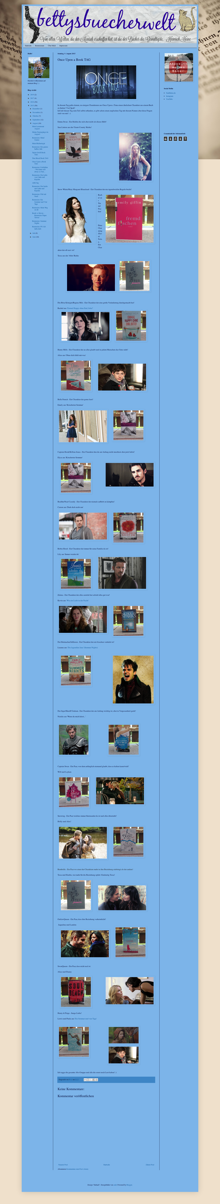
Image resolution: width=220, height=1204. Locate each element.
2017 (32, 98)
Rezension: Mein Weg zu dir (40, 208)
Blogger (129, 1185)
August (35, 123)
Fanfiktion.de (171, 93)
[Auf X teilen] (90, 1079)
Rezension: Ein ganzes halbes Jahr (40, 148)
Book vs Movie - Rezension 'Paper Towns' (39, 215)
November (36, 112)
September (36, 119)
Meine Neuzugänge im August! (40, 133)
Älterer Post (150, 1164)
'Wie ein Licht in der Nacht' (77, 600)
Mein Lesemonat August (38, 127)
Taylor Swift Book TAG (38, 153)
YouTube (169, 99)
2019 (32, 94)
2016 (32, 102)
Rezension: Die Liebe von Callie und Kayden (39, 177)
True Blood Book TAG (40, 158)
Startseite (28, 45)
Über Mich (52, 45)
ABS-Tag (35, 183)
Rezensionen (39, 45)
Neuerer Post (63, 1164)
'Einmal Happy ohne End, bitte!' (80, 308)
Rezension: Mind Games (38, 138)
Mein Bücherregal (38, 143)
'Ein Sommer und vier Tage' (86, 1018)
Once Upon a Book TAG (39, 162)
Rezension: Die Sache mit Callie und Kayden (40, 188)
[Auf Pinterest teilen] (96, 1079)
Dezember (36, 108)
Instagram (169, 96)
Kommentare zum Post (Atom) (77, 1169)
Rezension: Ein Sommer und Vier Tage (39, 201)
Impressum (63, 45)
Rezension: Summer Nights (39, 222)
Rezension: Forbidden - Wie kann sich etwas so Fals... (40, 169)
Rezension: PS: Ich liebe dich (39, 227)
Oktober (35, 116)
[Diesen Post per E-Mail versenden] (85, 1079)
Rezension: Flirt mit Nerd (39, 195)
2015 (32, 105)
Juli (33, 233)
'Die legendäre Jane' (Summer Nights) (82, 647)
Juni (34, 237)
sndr (115, 1185)
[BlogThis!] (88, 1079)
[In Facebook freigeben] (93, 1079)
